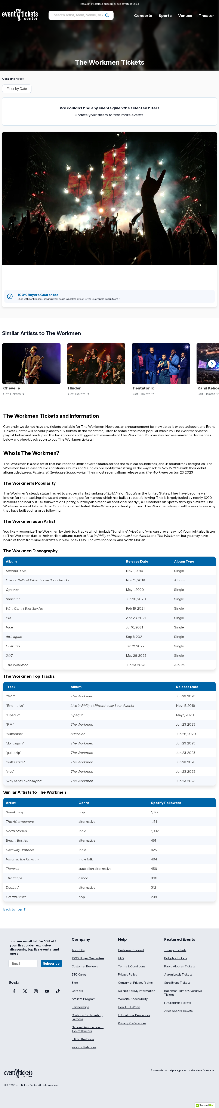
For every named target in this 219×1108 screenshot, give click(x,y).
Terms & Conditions (131, 966)
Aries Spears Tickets (178, 1011)
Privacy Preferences (132, 1023)
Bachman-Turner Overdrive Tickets (183, 993)
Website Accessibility (133, 999)
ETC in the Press (83, 1039)
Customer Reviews (85, 966)
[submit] (107, 15)
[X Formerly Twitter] (24, 991)
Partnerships (80, 1007)
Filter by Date (17, 89)
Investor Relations (84, 1047)
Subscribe (51, 963)
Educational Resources (134, 1015)
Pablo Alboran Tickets (179, 966)
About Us (78, 950)
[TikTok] (57, 991)
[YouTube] (46, 991)
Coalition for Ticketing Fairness (87, 1017)
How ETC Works (129, 1007)
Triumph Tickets (175, 950)
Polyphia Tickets (175, 958)
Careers (77, 991)
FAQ (121, 958)
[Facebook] (14, 991)
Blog (75, 983)
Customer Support (131, 950)
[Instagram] (35, 991)
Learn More (111, 298)
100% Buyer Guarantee (88, 958)
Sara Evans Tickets (177, 983)
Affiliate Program (84, 999)
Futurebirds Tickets (177, 1003)
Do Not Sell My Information (136, 991)
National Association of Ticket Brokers (88, 1029)
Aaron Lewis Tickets (178, 974)
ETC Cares (79, 974)
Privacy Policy (127, 974)
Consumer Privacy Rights (135, 983)
